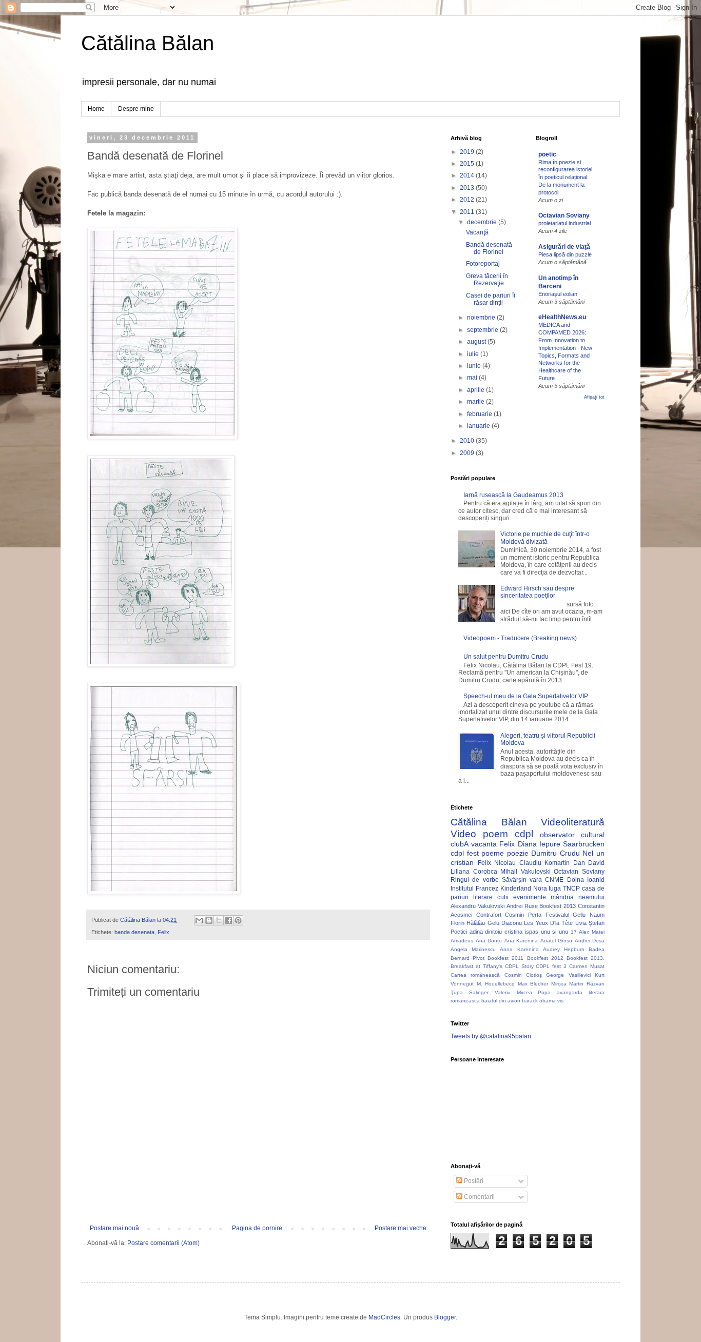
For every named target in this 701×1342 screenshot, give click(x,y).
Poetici (459, 932)
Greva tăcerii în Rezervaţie (487, 279)
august (477, 341)
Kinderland (515, 888)
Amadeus (462, 940)
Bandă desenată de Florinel (489, 248)
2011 (468, 211)
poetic (547, 154)
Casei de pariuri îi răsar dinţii (490, 299)
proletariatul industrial (564, 223)
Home (96, 108)
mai (473, 377)
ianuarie (479, 425)
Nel (587, 853)
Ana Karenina (521, 940)
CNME (554, 879)
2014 (468, 175)
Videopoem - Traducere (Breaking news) (520, 638)
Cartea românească (475, 975)
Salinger (479, 992)
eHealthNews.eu (562, 317)
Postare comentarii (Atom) (163, 1243)
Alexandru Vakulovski (477, 906)
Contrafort (488, 915)
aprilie (476, 389)
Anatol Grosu (556, 940)
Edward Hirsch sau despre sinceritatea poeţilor (537, 592)
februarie (480, 414)
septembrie (483, 329)
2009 (468, 453)
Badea (597, 949)
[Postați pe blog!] (209, 920)
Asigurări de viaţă (564, 246)
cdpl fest (465, 853)
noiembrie (482, 317)
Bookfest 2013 (557, 906)
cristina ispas (521, 932)
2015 (468, 163)
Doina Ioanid (586, 879)
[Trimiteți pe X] (218, 920)
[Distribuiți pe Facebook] (228, 920)
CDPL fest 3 (551, 966)
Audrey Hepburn (564, 949)
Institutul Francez (474, 888)
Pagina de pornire (257, 1228)
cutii (503, 897)
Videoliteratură (573, 822)
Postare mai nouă (114, 1228)
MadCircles (384, 1317)
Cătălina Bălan (147, 43)
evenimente (529, 897)
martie (476, 401)
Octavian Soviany (564, 215)
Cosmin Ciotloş (523, 975)
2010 (468, 440)
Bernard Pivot (467, 958)
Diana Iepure (539, 844)
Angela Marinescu (473, 949)
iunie (474, 365)
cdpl (524, 833)
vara (536, 879)
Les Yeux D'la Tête (548, 923)
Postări (472, 1181)
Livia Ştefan (590, 923)
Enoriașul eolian (557, 294)
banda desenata (134, 932)
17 (574, 932)
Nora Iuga (547, 888)
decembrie (482, 222)
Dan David (589, 862)
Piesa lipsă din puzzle (565, 254)
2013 (468, 187)
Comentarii (478, 1196)
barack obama (539, 1000)
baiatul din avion (500, 1000)
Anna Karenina (519, 949)
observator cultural (572, 835)
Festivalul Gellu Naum (575, 915)
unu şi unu (554, 932)
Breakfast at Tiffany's (476, 966)
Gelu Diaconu (505, 923)
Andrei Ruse (522, 906)
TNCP (571, 888)
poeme (492, 853)
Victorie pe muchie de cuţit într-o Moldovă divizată (545, 537)
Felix (163, 932)
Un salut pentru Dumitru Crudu (506, 656)
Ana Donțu (489, 940)
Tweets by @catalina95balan (491, 1036)
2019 (468, 151)
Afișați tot (594, 397)
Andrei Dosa (590, 940)
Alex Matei (592, 932)
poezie (518, 853)
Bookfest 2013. (586, 958)
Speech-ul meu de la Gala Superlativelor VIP (525, 696)
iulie (473, 354)
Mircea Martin (567, 983)
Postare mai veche (400, 1228)
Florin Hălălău (468, 923)
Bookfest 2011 (505, 958)
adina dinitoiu (486, 932)
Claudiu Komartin (544, 862)
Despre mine (136, 108)
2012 (468, 199)
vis (560, 1000)
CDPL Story (519, 966)
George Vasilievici (568, 975)
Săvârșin (514, 879)
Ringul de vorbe (475, 879)
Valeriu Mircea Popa (523, 992)
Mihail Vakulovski (525, 871)
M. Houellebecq (496, 983)
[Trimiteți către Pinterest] (238, 920)
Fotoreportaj (483, 263)
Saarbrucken (584, 844)
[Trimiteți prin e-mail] (199, 920)
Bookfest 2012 (545, 958)
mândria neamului (578, 897)
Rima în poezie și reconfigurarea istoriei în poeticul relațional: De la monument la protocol (565, 177)
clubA (460, 844)
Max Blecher (533, 983)
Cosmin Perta (523, 915)
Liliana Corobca (474, 871)
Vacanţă (477, 232)
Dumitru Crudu (555, 853)
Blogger (445, 1317)
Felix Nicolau (497, 862)
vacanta (484, 844)
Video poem (479, 833)
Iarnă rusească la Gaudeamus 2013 (513, 495)
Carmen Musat (587, 966)
